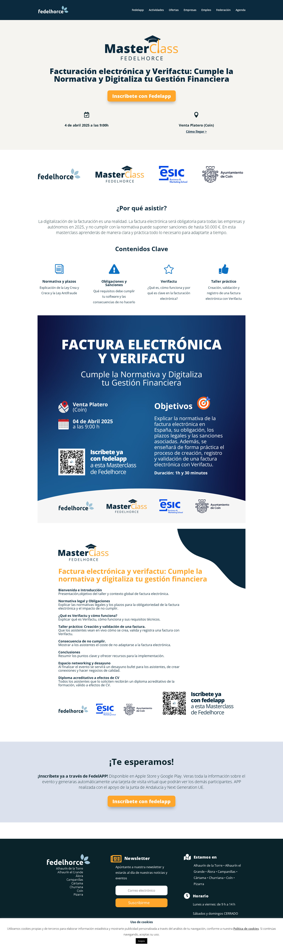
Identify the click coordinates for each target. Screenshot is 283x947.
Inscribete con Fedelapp (141, 96)
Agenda (240, 10)
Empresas (190, 10)
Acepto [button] (141, 941)
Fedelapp (138, 10)
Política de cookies (246, 928)
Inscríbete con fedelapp (141, 801)
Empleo (206, 10)
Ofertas (174, 10)
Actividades (156, 10)
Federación (223, 10)
